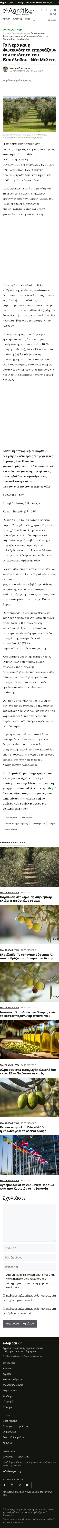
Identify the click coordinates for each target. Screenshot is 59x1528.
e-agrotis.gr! (48, 788)
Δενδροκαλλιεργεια (13, 1385)
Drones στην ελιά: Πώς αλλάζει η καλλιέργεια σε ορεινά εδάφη (23, 1129)
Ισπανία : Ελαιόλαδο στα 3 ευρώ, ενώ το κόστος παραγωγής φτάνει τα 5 (27, 1014)
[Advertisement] (29, 250)
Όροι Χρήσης (10, 1420)
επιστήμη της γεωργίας (16, 823)
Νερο (52, 823)
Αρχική (6, 18)
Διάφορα (7, 1407)
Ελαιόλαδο (27, 817)
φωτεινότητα (11, 829)
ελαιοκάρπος (10, 817)
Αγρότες (17, 18)
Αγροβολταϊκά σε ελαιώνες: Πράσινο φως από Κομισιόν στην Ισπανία (27, 1186)
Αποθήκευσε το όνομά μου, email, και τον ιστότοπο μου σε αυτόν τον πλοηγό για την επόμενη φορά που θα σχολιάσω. (30, 1281)
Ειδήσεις (7, 1368)
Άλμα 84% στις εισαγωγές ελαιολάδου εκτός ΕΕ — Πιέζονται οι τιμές (28, 1071)
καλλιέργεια (38, 823)
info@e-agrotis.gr (12, 1471)
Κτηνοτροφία (10, 1390)
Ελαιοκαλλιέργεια (13, 30)
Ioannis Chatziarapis (21, 68)
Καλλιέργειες (10, 1396)
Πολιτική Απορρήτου (14, 1437)
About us (7, 1442)
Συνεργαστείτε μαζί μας (16, 1426)
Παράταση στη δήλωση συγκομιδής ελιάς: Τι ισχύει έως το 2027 (26, 898)
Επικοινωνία (9, 1431)
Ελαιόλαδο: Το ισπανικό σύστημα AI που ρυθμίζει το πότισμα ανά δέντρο (27, 956)
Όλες (52, 20)
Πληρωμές (8, 1401)
